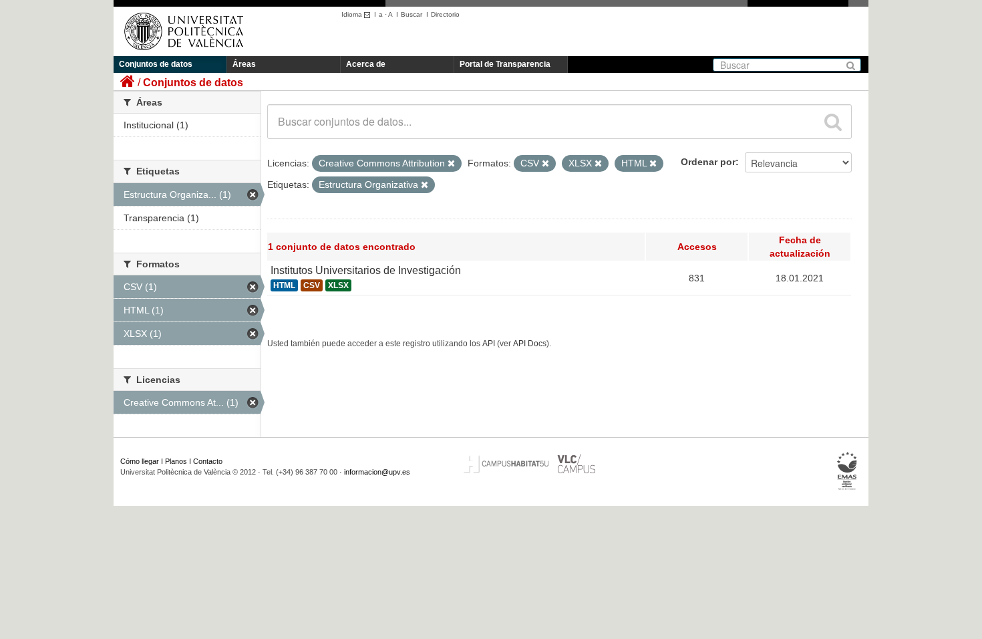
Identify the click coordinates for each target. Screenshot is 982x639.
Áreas (244, 64)
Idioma (352, 14)
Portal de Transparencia (505, 64)
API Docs (529, 343)
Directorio (445, 14)
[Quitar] (451, 164)
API (488, 343)
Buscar (411, 14)
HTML (284, 285)
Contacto (207, 461)
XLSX (338, 285)
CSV (311, 285)
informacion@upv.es (377, 472)
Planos (176, 461)
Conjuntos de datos (155, 64)
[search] (833, 122)
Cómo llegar (139, 461)
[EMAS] (847, 471)
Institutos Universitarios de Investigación (366, 270)
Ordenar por (708, 161)
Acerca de (365, 64)
